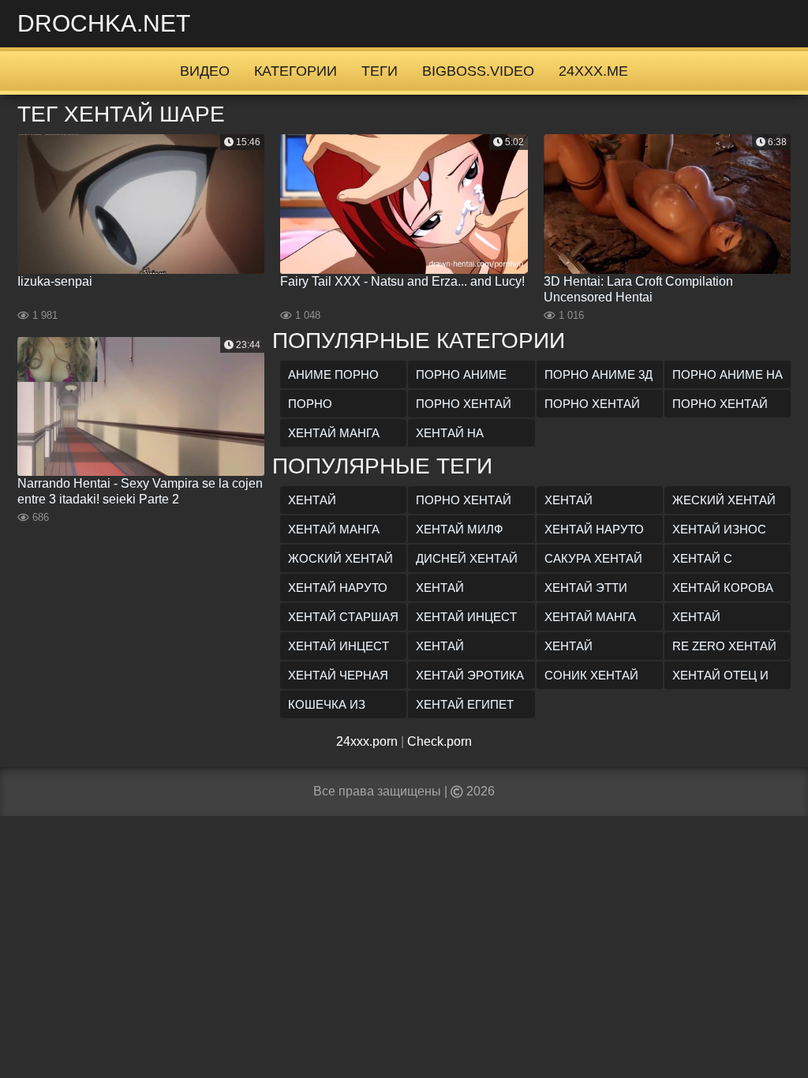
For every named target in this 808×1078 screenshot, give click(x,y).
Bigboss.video (478, 71)
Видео (205, 71)
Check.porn (439, 741)
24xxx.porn (367, 741)
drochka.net (103, 23)
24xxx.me (593, 71)
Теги (379, 71)
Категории (295, 71)
